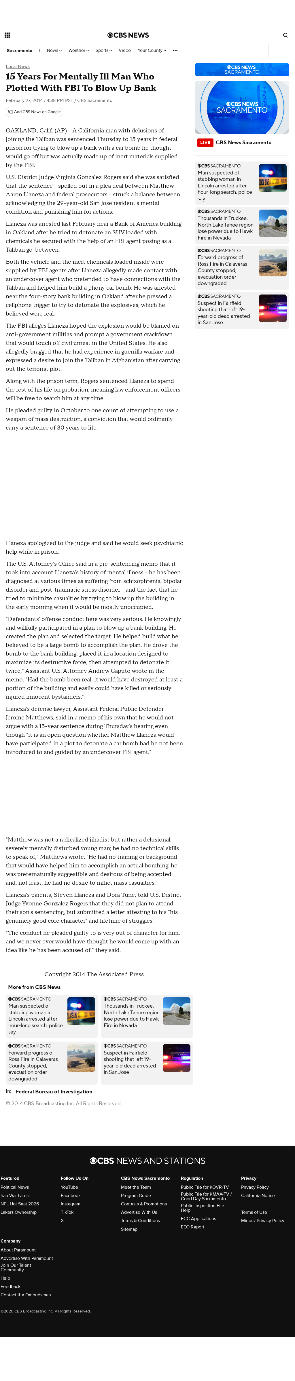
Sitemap (129, 1229)
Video (125, 50)
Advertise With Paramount (27, 1258)
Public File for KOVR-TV (205, 1187)
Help (5, 1278)
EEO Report (192, 1227)
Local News (18, 66)
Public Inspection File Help (202, 1208)
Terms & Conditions (140, 1220)
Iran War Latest (15, 1195)
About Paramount (18, 1250)
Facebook (71, 1195)
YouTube (69, 1187)
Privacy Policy (255, 1187)
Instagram (70, 1204)
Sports (102, 50)
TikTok (67, 1212)
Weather (77, 50)
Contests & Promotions (144, 1204)
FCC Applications (198, 1218)
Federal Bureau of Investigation (54, 1092)
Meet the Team (136, 1187)
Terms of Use (254, 1212)
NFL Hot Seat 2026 (20, 1204)
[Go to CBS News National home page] (128, 35)
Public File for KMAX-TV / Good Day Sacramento (206, 1196)
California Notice (258, 1195)
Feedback (10, 1286)
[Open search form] (285, 35)
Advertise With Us (139, 1212)
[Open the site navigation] (46, 35)
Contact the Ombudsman (26, 1295)
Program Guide (136, 1195)
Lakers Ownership (19, 1212)
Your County (151, 50)
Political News (15, 1187)
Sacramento (19, 51)
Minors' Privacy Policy (262, 1220)
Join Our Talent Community (16, 1267)
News (53, 50)
